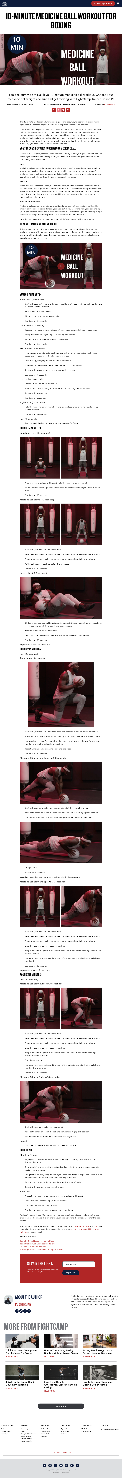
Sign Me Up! (70, 1273)
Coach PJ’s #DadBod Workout (33, 1246)
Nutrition (44, 1436)
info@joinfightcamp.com (111, 1429)
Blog (96, 1226)
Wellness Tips (45, 1429)
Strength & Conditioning (28, 1434)
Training (24, 1425)
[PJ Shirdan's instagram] (29, 1311)
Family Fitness (45, 1431)
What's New (84, 1429)
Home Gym (4, 1434)
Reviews (3, 1429)
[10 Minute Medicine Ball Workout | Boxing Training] (61, 266)
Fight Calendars (66, 1429)
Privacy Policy (65, 1472)
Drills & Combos (26, 1436)
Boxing (23, 1431)
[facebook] (50, 1465)
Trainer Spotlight (26, 1441)
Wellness (45, 1425)
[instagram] (55, 1465)
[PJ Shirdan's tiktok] (17, 1311)
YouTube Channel (81, 1226)
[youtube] (61, 1465)
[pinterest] (66, 1465)
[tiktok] (72, 1465)
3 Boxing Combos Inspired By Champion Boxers (41, 1249)
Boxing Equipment (8, 1425)
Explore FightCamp (103, 3)
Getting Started (86, 1431)
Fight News (65, 1425)
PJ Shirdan (109, 104)
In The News (65, 1431)
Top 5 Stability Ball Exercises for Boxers (37, 1244)
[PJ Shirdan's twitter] (21, 1311)
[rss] (77, 1465)
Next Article (61, 1406)
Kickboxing (24, 1429)
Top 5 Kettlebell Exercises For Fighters (37, 1241)
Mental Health (45, 1434)
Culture (63, 1434)
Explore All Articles (61, 1452)
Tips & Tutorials (5, 1431)
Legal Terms (56, 1472)
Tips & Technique (26, 1438)
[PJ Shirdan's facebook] (25, 1311)
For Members (86, 1425)
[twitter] (44, 1465)
